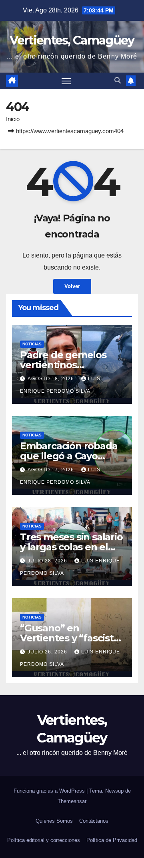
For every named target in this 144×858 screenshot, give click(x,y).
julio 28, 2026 (48, 561)
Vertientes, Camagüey (72, 40)
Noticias (32, 344)
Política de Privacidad (111, 840)
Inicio (13, 119)
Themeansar (72, 801)
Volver (72, 286)
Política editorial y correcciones (43, 840)
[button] (117, 80)
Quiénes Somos (54, 821)
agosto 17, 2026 (52, 470)
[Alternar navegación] (66, 81)
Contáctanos (93, 821)
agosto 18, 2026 (52, 378)
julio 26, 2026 (48, 652)
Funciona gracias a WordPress (50, 791)
